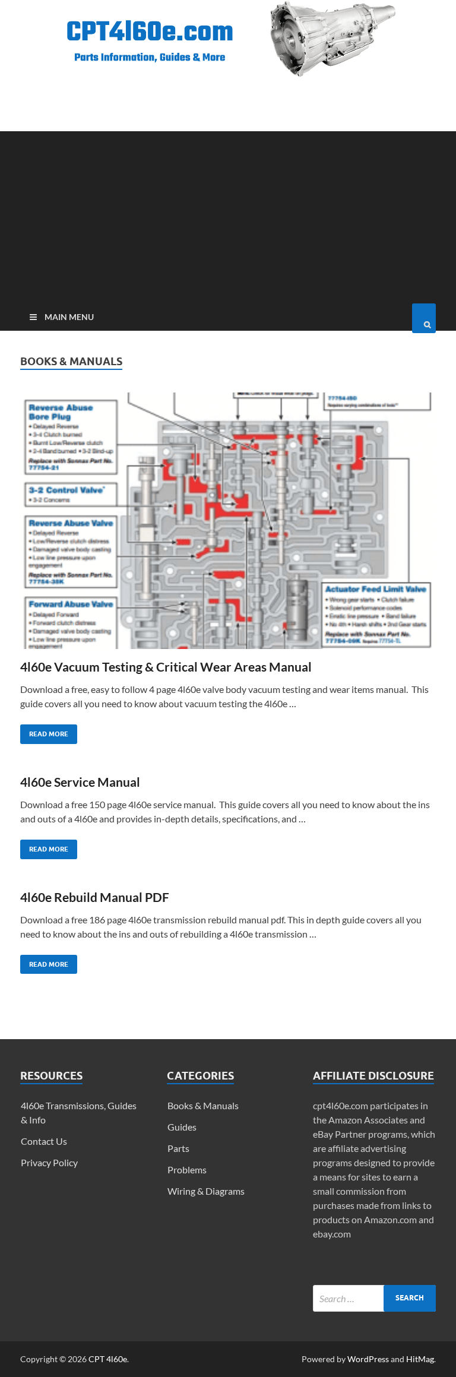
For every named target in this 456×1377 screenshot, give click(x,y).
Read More (44, 731)
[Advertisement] (228, 214)
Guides (182, 1126)
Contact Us (44, 1141)
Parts (178, 1148)
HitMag (420, 1359)
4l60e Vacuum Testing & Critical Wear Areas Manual (166, 666)
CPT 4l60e (107, 1359)
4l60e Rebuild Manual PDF (94, 896)
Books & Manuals (203, 1105)
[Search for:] (374, 1298)
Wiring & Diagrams (206, 1190)
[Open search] (424, 318)
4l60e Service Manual (80, 781)
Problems (187, 1169)
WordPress (368, 1359)
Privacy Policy (49, 1162)
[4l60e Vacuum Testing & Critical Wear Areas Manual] (228, 525)
